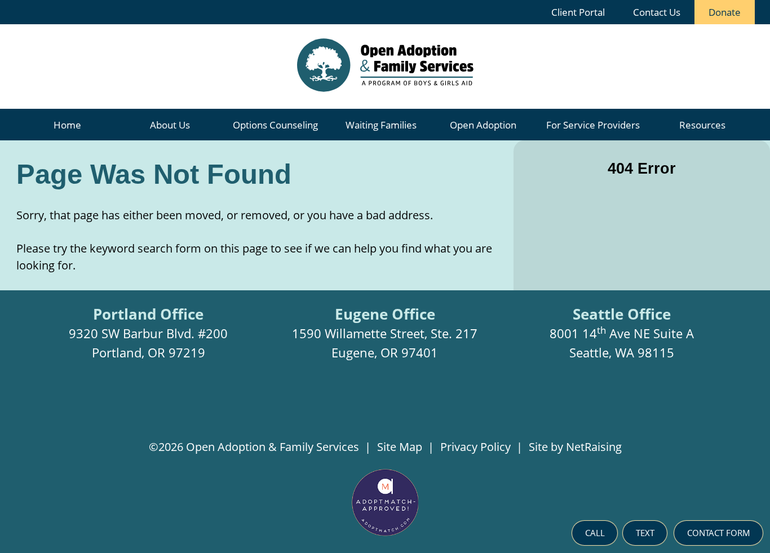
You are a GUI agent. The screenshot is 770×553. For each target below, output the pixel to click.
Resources (702, 124)
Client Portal (578, 12)
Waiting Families (381, 124)
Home (67, 124)
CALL (595, 532)
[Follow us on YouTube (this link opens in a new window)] (440, 406)
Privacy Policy (475, 446)
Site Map (399, 446)
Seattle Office (622, 314)
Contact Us (656, 12)
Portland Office (148, 314)
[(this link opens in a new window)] (385, 532)
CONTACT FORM (718, 532)
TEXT (645, 532)
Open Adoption (483, 124)
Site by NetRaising (575, 446)
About (170, 124)
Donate (717, 9)
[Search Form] (519, 12)
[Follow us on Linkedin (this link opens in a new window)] (405, 406)
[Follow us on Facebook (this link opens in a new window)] (368, 406)
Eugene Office (385, 314)
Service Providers (593, 124)
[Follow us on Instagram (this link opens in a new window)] (331, 406)
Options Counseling (275, 124)
